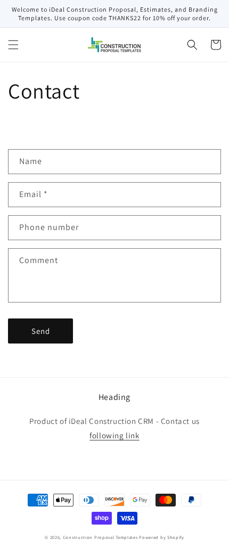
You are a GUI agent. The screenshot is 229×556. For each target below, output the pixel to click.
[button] (13, 44)
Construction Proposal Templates (100, 537)
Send (40, 331)
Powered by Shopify (161, 537)
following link (114, 435)
